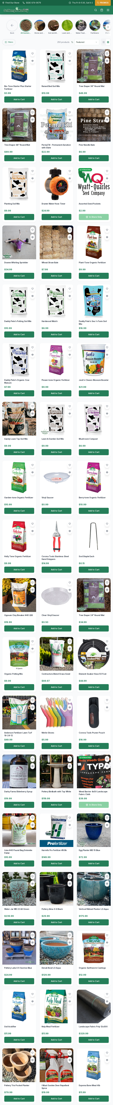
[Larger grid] (103, 42)
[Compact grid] (108, 42)
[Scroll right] (108, 27)
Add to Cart (19, 99)
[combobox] (86, 42)
